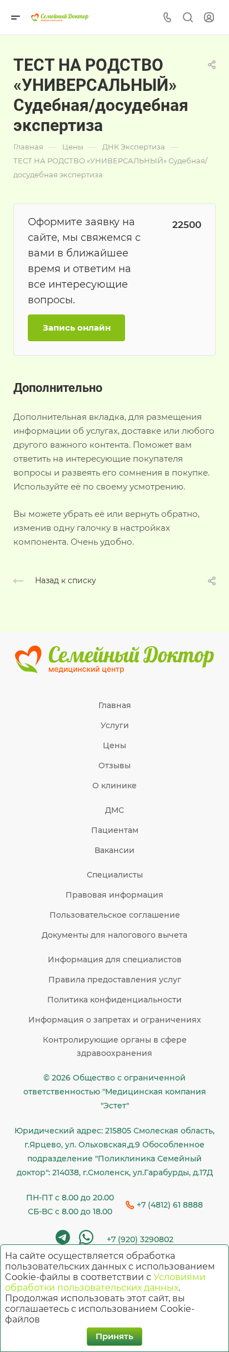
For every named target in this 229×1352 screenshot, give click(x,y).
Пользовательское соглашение (114, 915)
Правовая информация (114, 895)
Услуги (115, 725)
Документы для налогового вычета (114, 935)
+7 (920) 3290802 (140, 1239)
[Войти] (209, 17)
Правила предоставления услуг (114, 980)
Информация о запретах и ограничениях (114, 1020)
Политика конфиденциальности (114, 1000)
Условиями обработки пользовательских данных (105, 1282)
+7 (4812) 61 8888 (170, 1205)
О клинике (114, 786)
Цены (114, 745)
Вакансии (114, 850)
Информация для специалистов (115, 959)
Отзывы (114, 765)
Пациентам (114, 830)
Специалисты (115, 875)
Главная (114, 705)
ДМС (114, 810)
